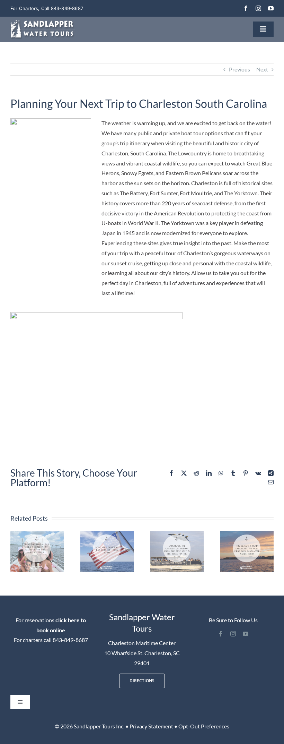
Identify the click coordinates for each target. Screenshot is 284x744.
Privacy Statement (151, 726)
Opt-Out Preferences (203, 726)
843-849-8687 (70, 639)
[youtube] (271, 8)
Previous (239, 69)
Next (262, 69)
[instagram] (258, 8)
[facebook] (246, 8)
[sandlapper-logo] (43, 22)
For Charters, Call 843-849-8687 (46, 8)
